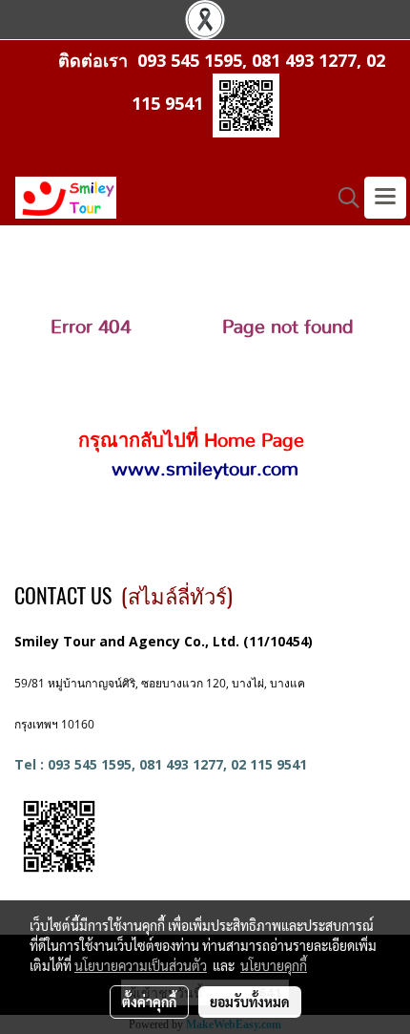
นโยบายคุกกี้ (273, 965)
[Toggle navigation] (385, 198)
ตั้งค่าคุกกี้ (149, 1001)
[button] (342, 197)
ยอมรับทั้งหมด (250, 1001)
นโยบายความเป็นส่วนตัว (140, 965)
